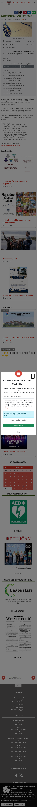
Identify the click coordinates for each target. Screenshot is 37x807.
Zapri (18, 432)
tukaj (6, 408)
